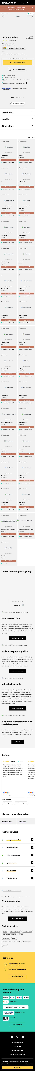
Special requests (12, 863)
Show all (5, 945)
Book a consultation (17, 918)
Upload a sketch (12, 878)
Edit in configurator (17, 62)
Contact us (17, 605)
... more (26, 1061)
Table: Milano (4, 502)
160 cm (4, 54)
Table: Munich (22, 235)
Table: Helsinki (4, 288)
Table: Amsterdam (23, 288)
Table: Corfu (22, 342)
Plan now (17, 742)
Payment (21, 934)
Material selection (17, 671)
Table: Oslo (4, 556)
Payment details (13, 1001)
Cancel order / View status (17, 1054)
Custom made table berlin (7, 422)
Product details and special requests (11, 941)
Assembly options (12, 847)
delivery (6, 77)
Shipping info (12, 1017)
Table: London (22, 475)
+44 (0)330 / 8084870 (19, 963)
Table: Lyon (21, 369)
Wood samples (26, 941)
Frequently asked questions (9, 934)
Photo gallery (6, 938)
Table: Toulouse (5, 342)
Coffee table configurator (21, 803)
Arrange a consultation (14, 840)
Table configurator (7, 803)
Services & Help (17, 1024)
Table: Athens (4, 395)
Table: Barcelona (23, 395)
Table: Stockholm (5, 208)
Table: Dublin (4, 155)
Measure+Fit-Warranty (20, 1012)
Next (32, 16)
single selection (29, 1064)
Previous (3, 16)
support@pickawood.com (19, 969)
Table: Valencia (4, 235)
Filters (32, 137)
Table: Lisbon (4, 475)
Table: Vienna (4, 182)
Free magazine (11, 870)
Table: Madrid (22, 182)
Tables (12, 97)
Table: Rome (22, 262)
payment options (11, 79)
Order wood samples (13, 855)
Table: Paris (21, 155)
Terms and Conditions (17, 1050)
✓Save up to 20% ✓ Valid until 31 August (16, 7)
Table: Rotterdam (23, 315)
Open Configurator (17, 601)
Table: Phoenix (4, 369)
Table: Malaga (4, 449)
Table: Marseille (22, 422)
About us (5, 931)
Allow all (17, 1068)
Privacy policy (5, 1064)
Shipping (14, 938)
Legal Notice (17, 1046)
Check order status (27, 931)
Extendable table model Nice (8, 529)
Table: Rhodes (4, 315)
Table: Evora (22, 449)
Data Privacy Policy (17, 1042)
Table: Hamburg (5, 262)
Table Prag (21, 208)
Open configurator (17, 708)
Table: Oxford (22, 502)
